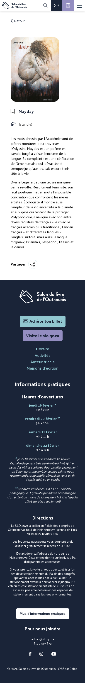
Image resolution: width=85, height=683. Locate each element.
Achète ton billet (45, 321)
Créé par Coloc (67, 668)
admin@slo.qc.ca (42, 639)
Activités (43, 355)
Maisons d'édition (42, 368)
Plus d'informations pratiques (43, 613)
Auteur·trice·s (42, 361)
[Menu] (79, 5)
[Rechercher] (45, 5)
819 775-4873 (43, 643)
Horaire (42, 348)
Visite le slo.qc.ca (42, 335)
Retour (19, 20)
